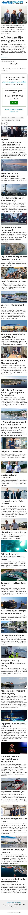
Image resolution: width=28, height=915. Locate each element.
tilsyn (18, 120)
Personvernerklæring (14, 902)
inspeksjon (14, 117)
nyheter (21, 117)
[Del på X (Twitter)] (14, 64)
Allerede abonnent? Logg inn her (14, 82)
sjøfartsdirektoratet (8, 120)
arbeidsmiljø (5, 117)
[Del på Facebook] (11, 64)
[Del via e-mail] (16, 64)
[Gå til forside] (12, 2)
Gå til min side (14, 111)
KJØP (14, 102)
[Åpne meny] (26, 2)
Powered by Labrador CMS (14, 912)
